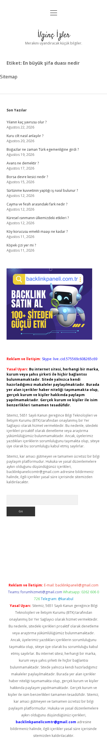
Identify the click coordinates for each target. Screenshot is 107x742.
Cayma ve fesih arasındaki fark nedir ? (37, 204)
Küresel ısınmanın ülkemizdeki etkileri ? (38, 217)
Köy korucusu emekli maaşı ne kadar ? (37, 231)
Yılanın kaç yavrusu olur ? (27, 122)
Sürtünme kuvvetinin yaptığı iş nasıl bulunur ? (42, 190)
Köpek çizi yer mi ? (21, 245)
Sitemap (8, 77)
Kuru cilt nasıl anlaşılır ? (25, 135)
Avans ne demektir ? (23, 163)
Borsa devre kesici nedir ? (27, 176)
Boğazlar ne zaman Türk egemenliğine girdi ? (43, 149)
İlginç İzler (53, 35)
